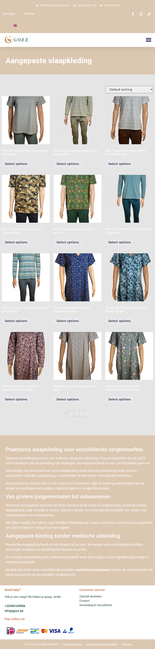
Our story (9, 14)
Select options (16, 164)
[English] (15, 25)
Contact (29, 14)
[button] (148, 39)
